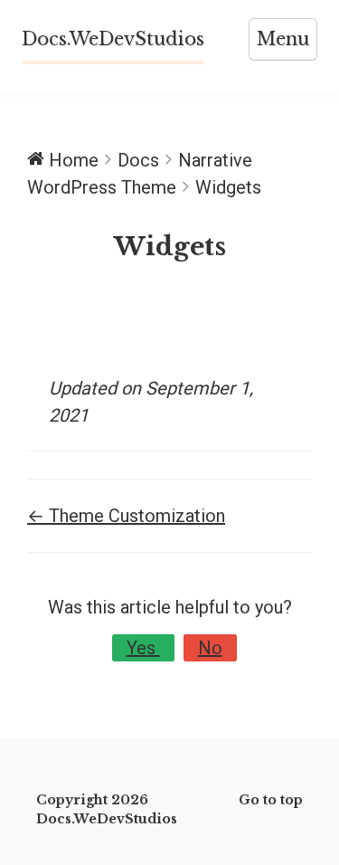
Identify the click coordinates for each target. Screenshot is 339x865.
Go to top (271, 800)
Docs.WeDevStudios (113, 39)
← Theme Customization (126, 516)
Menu (283, 39)
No (210, 648)
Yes (143, 648)
